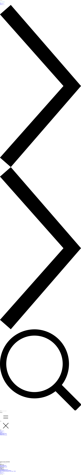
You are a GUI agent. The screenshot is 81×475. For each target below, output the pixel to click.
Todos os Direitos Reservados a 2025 (8, 471)
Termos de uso (2, 434)
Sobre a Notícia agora (3, 465)
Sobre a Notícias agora (3, 433)
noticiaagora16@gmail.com (4, 469)
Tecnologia (1, 431)
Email (0, 462)
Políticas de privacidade (3, 466)
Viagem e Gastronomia (2, 473)
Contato (1, 432)
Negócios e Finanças (2, 472)
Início (0, 430)
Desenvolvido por (5, 470)
